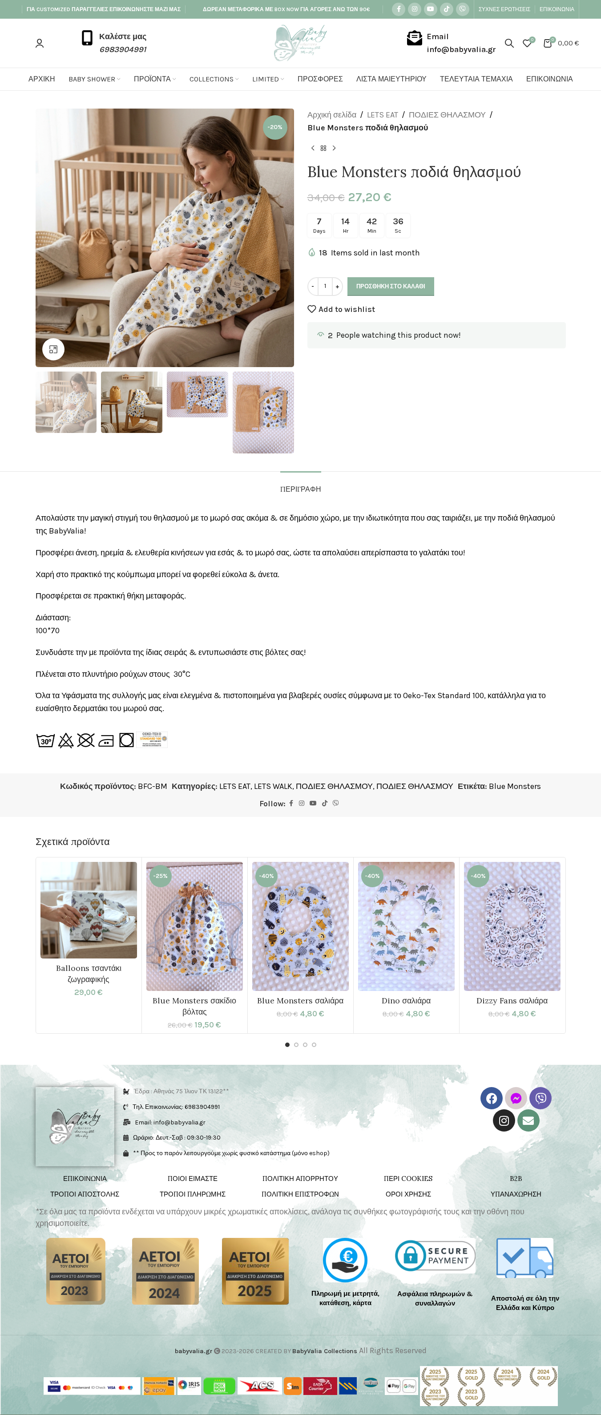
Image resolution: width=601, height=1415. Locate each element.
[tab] (300, 484)
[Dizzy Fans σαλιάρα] (512, 926)
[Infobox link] (113, 43)
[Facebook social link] (398, 9)
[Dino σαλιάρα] (406, 926)
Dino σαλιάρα (406, 1000)
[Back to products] (323, 148)
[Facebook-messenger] (516, 1098)
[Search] (509, 43)
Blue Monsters (515, 786)
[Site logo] (300, 42)
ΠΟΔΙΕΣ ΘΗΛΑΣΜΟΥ (447, 115)
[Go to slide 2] (296, 1045)
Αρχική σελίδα (331, 115)
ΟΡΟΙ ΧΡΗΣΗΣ (408, 1194)
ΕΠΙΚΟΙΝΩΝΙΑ (85, 1178)
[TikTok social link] (446, 9)
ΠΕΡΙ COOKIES (408, 1178)
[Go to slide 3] (305, 1045)
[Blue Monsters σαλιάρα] (300, 926)
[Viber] (540, 1098)
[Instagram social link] (414, 9)
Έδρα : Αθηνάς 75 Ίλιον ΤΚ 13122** (181, 1091)
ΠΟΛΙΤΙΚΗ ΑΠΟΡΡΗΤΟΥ (300, 1178)
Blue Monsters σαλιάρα (300, 1000)
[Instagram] (504, 1120)
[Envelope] (528, 1120)
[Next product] (334, 148)
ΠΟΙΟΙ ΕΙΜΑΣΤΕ (193, 1178)
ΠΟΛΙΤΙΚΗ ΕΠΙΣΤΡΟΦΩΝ (300, 1194)
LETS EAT (382, 115)
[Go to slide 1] (287, 1045)
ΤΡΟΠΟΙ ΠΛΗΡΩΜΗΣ (193, 1194)
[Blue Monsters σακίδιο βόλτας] (194, 926)
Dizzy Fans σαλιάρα (512, 1000)
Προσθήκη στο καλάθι (390, 286)
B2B (516, 1178)
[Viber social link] (462, 9)
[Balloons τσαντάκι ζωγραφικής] (88, 910)
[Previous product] (312, 148)
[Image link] (75, 1270)
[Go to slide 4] (314, 1045)
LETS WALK (273, 786)
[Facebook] (491, 1098)
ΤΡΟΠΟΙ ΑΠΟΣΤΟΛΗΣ (84, 1194)
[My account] (39, 43)
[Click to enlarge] (53, 349)
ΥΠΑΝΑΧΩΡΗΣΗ (516, 1194)
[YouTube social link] (430, 9)
